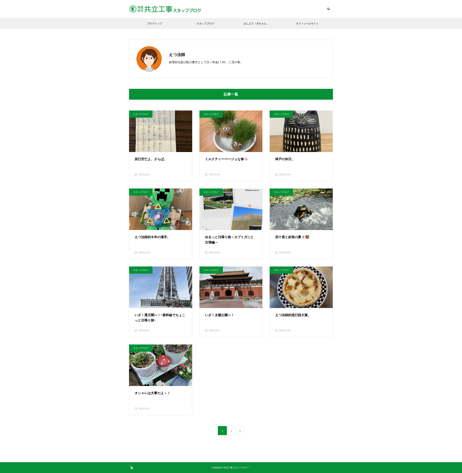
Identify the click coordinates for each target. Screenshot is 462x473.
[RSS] (132, 467)
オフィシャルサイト (307, 23)
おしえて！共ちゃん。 (256, 23)
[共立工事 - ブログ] (165, 9)
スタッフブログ (205, 23)
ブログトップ (154, 23)
